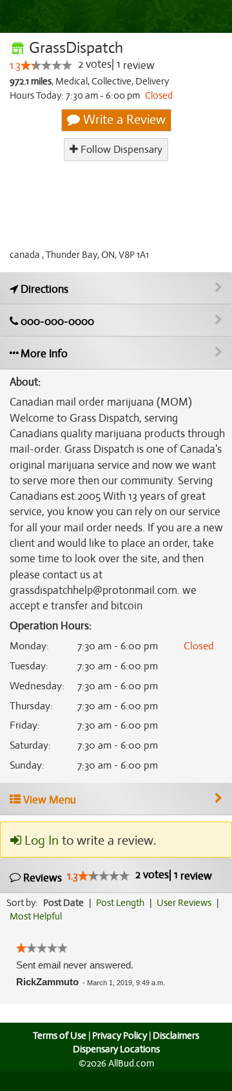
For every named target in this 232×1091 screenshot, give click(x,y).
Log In (40, 840)
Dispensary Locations (116, 1049)
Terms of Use (59, 1035)
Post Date (63, 903)
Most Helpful (36, 916)
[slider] (46, 65)
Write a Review (123, 120)
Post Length (120, 903)
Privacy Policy (119, 1035)
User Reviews (184, 903)
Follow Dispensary (120, 149)
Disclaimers (176, 1035)
